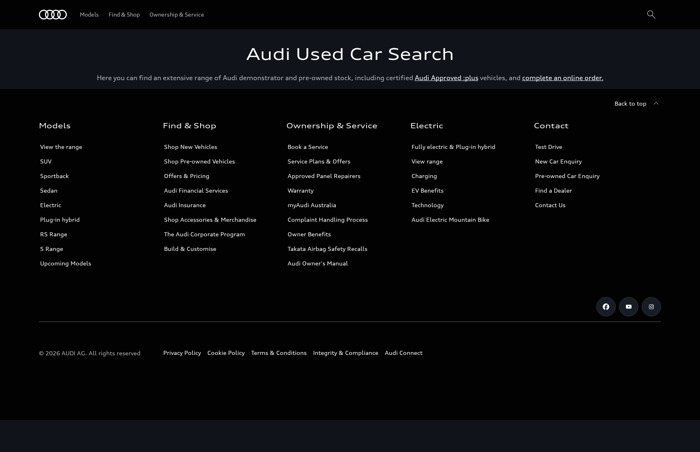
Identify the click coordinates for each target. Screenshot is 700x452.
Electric (50, 205)
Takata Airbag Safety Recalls (327, 248)
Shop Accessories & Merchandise (210, 219)
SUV (45, 161)
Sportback (54, 175)
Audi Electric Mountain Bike (450, 219)
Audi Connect (404, 352)
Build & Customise (190, 248)
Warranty (301, 190)
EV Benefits (428, 190)
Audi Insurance (185, 205)
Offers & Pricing (186, 175)
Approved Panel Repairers (324, 175)
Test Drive (548, 146)
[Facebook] (606, 306)
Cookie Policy (226, 352)
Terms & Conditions (279, 352)
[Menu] (53, 14)
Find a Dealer (553, 190)
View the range (61, 146)
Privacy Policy (182, 352)
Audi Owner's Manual (318, 263)
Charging (424, 175)
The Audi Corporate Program (204, 234)
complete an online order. (563, 78)
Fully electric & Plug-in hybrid (453, 146)
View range (427, 161)
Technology (428, 205)
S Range (51, 248)
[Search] (651, 14)
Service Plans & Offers (319, 161)
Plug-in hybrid (60, 219)
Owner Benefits (309, 234)
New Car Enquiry (558, 161)
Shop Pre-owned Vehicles (199, 161)
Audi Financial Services (196, 190)
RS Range (53, 234)
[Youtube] (628, 306)
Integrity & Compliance (345, 352)
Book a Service (308, 146)
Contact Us (550, 205)
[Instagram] (651, 306)
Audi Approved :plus (446, 78)
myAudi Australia (312, 205)
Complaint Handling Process (328, 219)
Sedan (49, 190)
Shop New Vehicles (190, 146)
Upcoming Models (65, 263)
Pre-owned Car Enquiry (567, 175)
